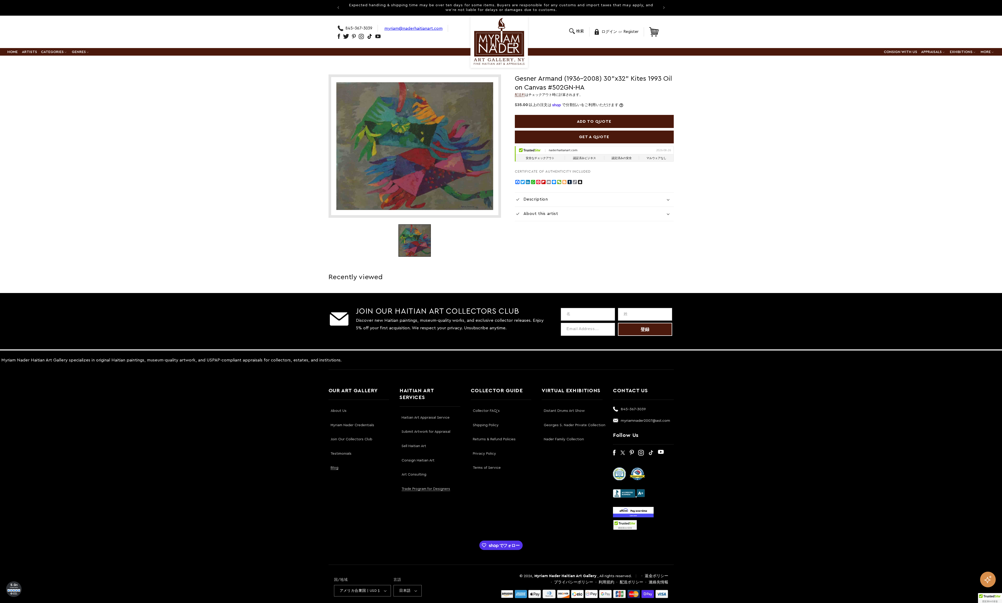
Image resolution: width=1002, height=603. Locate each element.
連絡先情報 (658, 582)
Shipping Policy (486, 425)
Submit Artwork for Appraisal (426, 432)
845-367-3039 (358, 28)
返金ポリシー (656, 576)
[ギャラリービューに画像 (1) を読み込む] (415, 240)
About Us (339, 411)
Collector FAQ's (486, 411)
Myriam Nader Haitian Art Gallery (565, 576)
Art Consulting (414, 474)
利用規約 (606, 582)
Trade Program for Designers (426, 489)
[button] (576, 31)
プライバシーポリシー (573, 582)
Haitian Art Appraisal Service (426, 417)
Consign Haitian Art (418, 460)
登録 (645, 329)
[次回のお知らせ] (664, 7)
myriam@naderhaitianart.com (413, 28)
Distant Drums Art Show (564, 411)
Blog (334, 468)
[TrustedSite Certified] (625, 525)
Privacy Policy (484, 453)
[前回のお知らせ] (338, 7)
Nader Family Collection (564, 439)
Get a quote (594, 137)
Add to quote (594, 121)
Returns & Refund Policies (494, 439)
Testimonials (341, 453)
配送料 (520, 94)
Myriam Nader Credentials (352, 425)
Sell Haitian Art (414, 446)
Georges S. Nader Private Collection (574, 425)
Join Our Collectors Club (351, 439)
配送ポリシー (631, 582)
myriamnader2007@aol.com (645, 421)
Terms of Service (487, 468)
